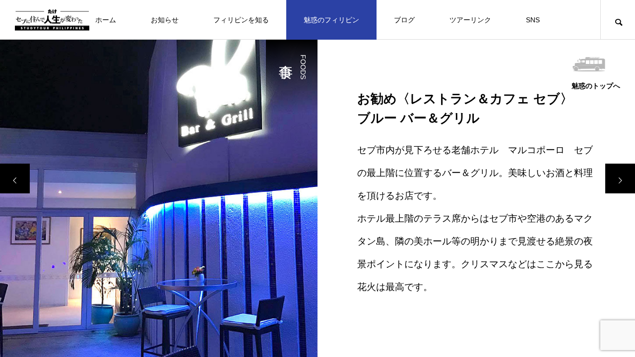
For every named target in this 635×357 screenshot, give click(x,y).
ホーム (105, 20)
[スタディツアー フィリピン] (52, 19)
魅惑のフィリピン (331, 20)
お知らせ (165, 20)
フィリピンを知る (241, 20)
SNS (533, 20)
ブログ (404, 20)
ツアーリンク (470, 20)
